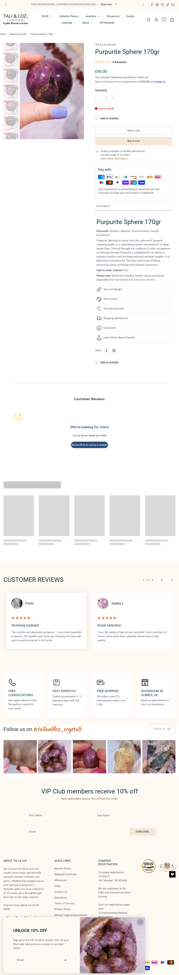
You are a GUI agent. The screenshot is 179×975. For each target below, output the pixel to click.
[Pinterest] (157, 4)
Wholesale (60, 880)
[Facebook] (152, 4)
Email (20, 960)
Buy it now (134, 140)
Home (3, 34)
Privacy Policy (62, 909)
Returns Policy (62, 868)
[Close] (140, 922)
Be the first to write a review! (89, 445)
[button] (133, 131)
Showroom (113, 16)
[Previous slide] (6, 4)
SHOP (45, 16)
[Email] (173, 4)
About (85, 22)
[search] (148, 19)
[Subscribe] (65, 960)
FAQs (57, 886)
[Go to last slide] (162, 580)
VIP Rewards (107, 22)
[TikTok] (167, 4)
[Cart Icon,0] (172, 19)
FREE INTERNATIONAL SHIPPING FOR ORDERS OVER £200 (63, 4)
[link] (162, 729)
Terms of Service (64, 903)
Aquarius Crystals (18, 34)
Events (130, 16)
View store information (114, 158)
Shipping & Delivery (65, 874)
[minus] (98, 98)
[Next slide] (143, 4)
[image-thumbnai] (10, 43)
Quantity (101, 90)
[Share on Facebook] (106, 350)
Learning (67, 22)
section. (138, 279)
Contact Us (60, 891)
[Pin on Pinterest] (114, 350)
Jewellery (90, 16)
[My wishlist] (164, 19)
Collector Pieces (68, 16)
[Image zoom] (52, 91)
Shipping (116, 77)
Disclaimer (60, 897)
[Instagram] (162, 4)
